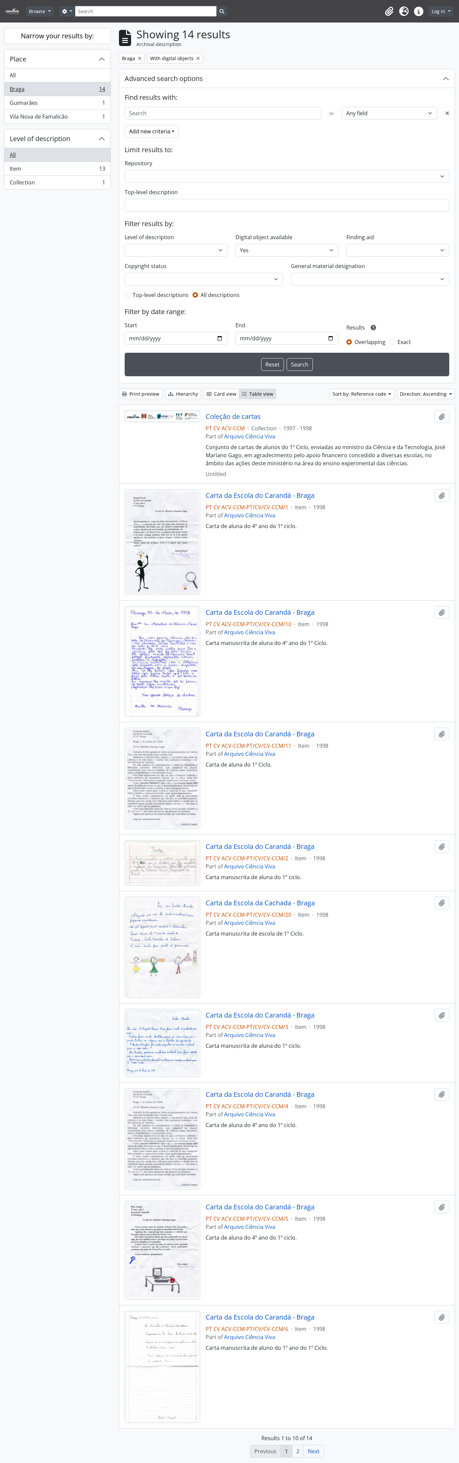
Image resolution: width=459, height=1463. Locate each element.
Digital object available (264, 237)
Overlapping (369, 342)
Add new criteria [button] (149, 131)
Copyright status (146, 266)
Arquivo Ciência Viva (249, 436)
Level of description (40, 138)
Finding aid (360, 237)
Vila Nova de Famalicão (57, 118)
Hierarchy (186, 394)
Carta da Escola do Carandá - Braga (260, 495)
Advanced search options (164, 78)
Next (314, 1451)
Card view (224, 394)
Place (18, 58)
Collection (57, 184)
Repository (138, 163)
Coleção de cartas (233, 417)
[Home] (15, 11)
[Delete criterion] (447, 113)
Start (131, 325)
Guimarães (57, 104)
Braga (57, 90)
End (240, 325)
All (13, 75)
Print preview (143, 394)
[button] (389, 11)
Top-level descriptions (161, 295)
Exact (404, 342)
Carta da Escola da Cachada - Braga (260, 903)
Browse (38, 11)
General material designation (328, 266)
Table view (260, 394)
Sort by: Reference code (360, 394)
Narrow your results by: (57, 35)
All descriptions (220, 295)
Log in (439, 11)
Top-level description (151, 192)
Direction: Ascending (424, 394)
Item (57, 170)
